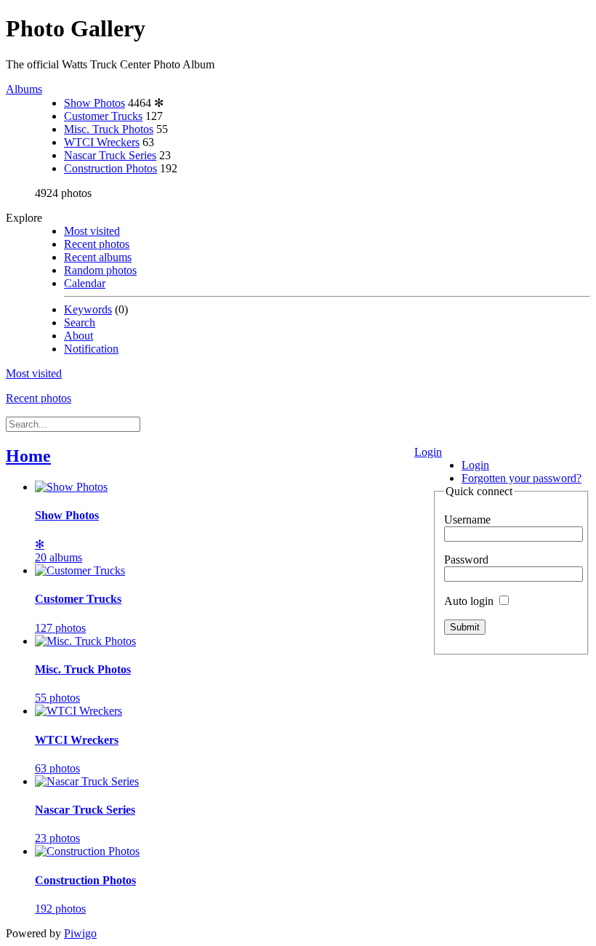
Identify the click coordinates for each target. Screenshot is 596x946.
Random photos (100, 270)
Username (467, 519)
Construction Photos (110, 168)
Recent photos (96, 244)
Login (428, 452)
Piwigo (80, 933)
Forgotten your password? (521, 478)
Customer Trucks (103, 116)
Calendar (84, 283)
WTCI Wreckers (102, 142)
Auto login (470, 601)
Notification (91, 348)
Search (79, 322)
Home (28, 455)
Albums (24, 89)
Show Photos (94, 103)
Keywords (88, 309)
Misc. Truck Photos (108, 129)
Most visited (92, 231)
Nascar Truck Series (110, 155)
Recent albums (98, 257)
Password (466, 559)
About (78, 335)
